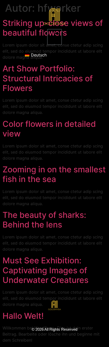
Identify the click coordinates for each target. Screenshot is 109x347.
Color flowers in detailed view (49, 129)
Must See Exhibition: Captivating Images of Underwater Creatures (45, 270)
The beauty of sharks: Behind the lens (44, 220)
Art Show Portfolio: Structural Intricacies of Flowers (48, 78)
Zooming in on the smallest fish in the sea (54, 174)
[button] (54, 37)
